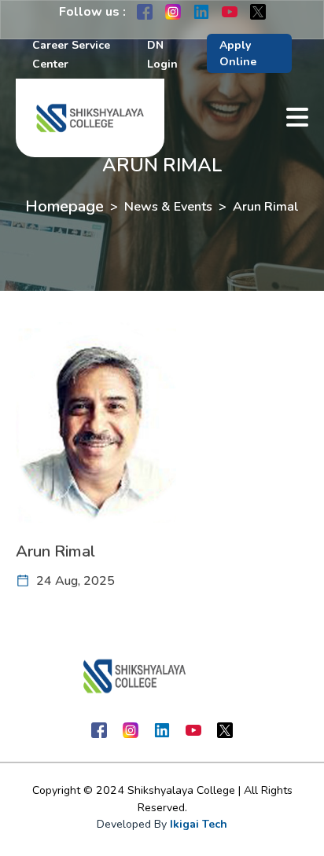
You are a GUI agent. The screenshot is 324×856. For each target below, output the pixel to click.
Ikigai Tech (198, 824)
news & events (168, 206)
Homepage (64, 206)
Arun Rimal (266, 206)
